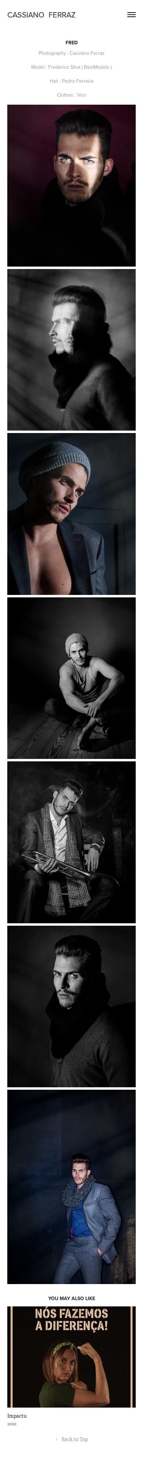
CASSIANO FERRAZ (41, 14)
